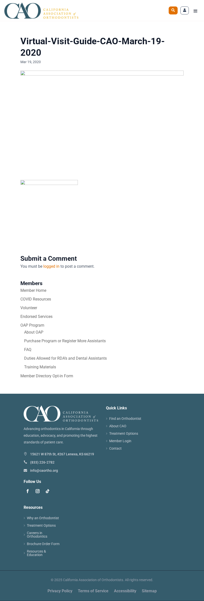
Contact (115, 448)
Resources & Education (36, 553)
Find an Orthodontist (125, 419)
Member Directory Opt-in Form (46, 376)
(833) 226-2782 (42, 462)
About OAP (33, 332)
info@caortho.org (44, 470)
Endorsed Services (36, 316)
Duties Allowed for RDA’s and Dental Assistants (65, 358)
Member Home (33, 290)
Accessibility (125, 591)
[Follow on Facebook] (28, 491)
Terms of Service (93, 591)
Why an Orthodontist (43, 518)
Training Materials (40, 367)
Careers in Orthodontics (37, 534)
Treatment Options (123, 433)
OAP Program (32, 325)
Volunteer (28, 307)
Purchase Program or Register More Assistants (65, 341)
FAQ (27, 349)
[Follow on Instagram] (38, 491)
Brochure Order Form (43, 544)
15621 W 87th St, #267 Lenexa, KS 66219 (62, 454)
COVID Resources (35, 299)
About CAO (117, 426)
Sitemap (149, 591)
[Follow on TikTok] (47, 491)
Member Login (120, 441)
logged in (51, 266)
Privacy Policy (60, 591)
